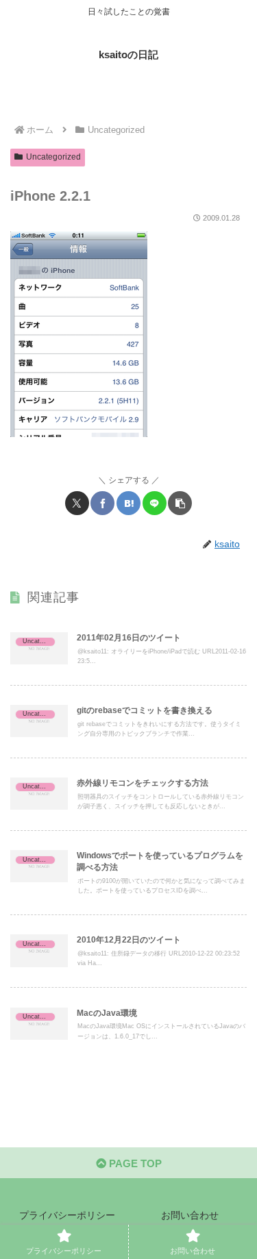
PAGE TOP (134, 1163)
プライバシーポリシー (67, 1215)
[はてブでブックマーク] (128, 503)
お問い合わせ (190, 1215)
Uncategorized (53, 157)
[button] (180, 503)
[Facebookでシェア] (102, 503)
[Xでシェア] (77, 503)
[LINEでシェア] (155, 503)
